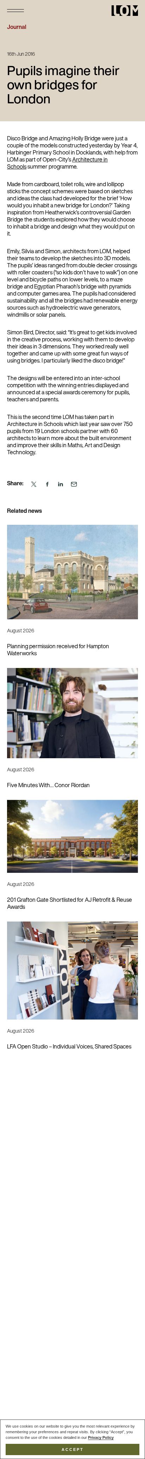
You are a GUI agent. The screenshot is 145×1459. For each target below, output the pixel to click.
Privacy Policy (101, 1437)
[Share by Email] (74, 484)
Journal (16, 27)
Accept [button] (73, 1449)
